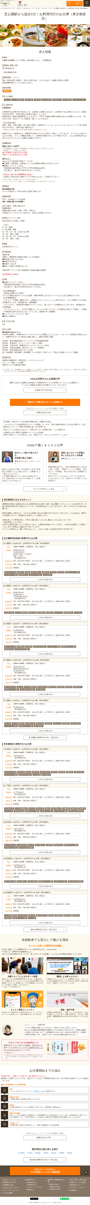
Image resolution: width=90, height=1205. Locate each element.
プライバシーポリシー (78, 1187)
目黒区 (61, 1153)
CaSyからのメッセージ (11, 1187)
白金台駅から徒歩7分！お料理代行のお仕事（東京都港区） (26, 822)
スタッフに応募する (75, 3)
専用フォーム (38, 1091)
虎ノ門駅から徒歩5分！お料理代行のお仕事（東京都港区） (26, 785)
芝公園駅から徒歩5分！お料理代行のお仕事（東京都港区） (26, 624)
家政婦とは (30, 1189)
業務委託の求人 (8, 1185)
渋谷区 (69, 1153)
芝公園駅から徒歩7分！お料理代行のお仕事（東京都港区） (26, 586)
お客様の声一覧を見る (43, 390)
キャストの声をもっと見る (43, 489)
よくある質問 (8, 1193)
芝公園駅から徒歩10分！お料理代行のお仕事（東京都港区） (27, 543)
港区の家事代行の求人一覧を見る (44, 929)
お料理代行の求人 (54, 1189)
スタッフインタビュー (11, 1190)
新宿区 (38, 1153)
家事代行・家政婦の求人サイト (8, 0)
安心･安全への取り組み (78, 1180)
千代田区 (21, 1153)
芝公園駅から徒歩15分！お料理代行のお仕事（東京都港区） (27, 660)
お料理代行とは (32, 1185)
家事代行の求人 (54, 1184)
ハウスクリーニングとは (34, 1187)
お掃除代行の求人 (54, 1187)
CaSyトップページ (9, 1180)
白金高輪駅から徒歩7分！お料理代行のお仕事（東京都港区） (27, 858)
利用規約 (73, 1190)
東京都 (38, 8)
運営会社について (76, 1185)
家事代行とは (30, 1180)
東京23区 (44, 8)
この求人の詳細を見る (45, 579)
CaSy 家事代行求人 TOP (7, 8)
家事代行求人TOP (44, 412)
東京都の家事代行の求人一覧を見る (44, 1160)
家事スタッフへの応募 (78, 1182)
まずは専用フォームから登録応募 (45, 1170)
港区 (50, 8)
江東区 (46, 1153)
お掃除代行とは (32, 1182)
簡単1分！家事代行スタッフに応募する (45, 402)
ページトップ (85, 1172)
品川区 (53, 1153)
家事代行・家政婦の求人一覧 (25, 8)
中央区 (30, 1153)
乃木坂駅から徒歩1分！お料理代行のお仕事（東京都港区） (26, 749)
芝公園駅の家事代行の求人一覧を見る (44, 737)
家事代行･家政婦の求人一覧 (57, 1181)
